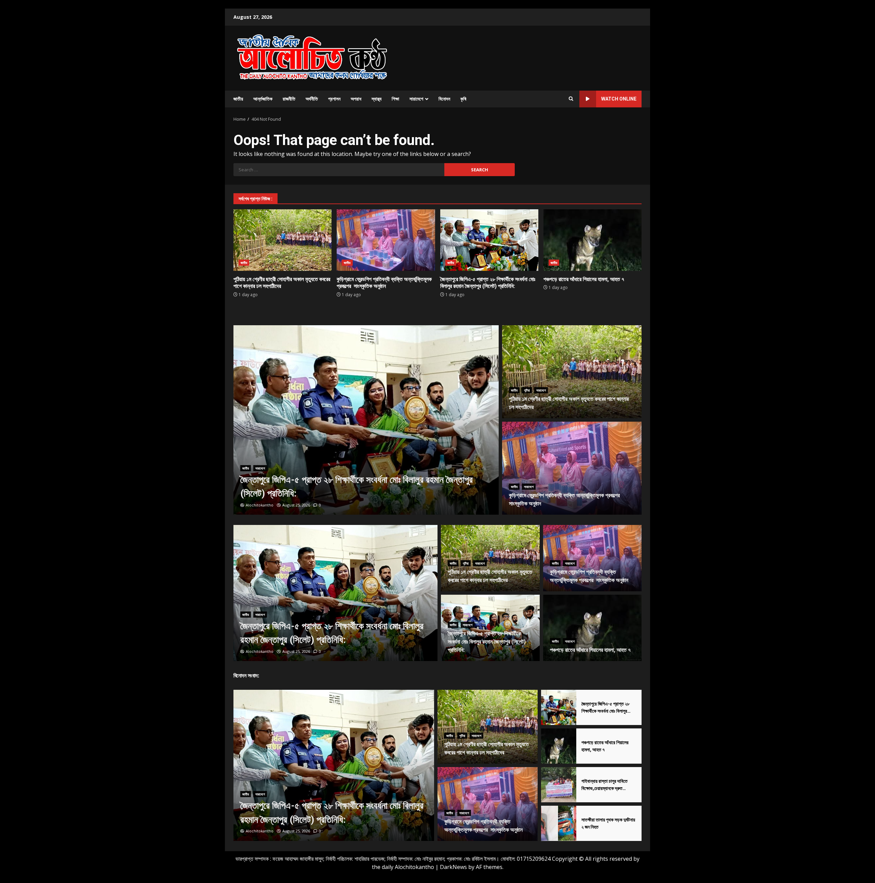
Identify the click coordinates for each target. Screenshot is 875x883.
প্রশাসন (334, 99)
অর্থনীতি (312, 99)
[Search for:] (338, 169)
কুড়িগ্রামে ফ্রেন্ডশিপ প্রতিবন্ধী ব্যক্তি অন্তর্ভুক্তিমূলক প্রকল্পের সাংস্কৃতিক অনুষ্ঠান (386, 240)
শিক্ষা (395, 99)
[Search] (571, 98)
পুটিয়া (527, 390)
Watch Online (618, 99)
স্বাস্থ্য (376, 99)
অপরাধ (356, 99)
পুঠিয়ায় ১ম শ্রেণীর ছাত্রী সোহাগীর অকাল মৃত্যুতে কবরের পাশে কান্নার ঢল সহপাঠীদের (282, 240)
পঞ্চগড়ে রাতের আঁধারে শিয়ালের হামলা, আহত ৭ (592, 240)
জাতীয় (238, 99)
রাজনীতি (289, 99)
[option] (366, 420)
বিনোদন (444, 99)
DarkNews (453, 867)
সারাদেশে (416, 99)
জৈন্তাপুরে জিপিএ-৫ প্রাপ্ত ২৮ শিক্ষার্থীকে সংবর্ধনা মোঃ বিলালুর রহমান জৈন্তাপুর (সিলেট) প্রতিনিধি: (489, 240)
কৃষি (463, 99)
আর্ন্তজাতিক (262, 99)
